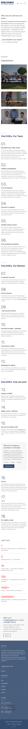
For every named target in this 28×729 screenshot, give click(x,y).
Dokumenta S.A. (23, 299)
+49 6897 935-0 (9, 622)
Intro (2, 680)
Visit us (7, 635)
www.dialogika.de (8, 712)
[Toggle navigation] (25, 3)
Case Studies (4, 683)
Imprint (9, 724)
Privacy (14, 724)
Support (19, 724)
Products (3, 686)
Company (3, 689)
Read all (3, 671)
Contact (3, 692)
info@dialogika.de (10, 620)
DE (21, 3)
